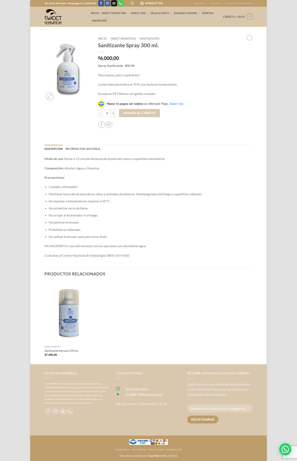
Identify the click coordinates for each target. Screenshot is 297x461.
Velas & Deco (159, 13)
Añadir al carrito (139, 113)
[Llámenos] (120, 3)
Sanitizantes (149, 38)
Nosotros (199, 3)
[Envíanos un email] (114, 3)
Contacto (215, 3)
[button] (152, 3)
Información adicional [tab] (83, 148)
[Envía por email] (109, 124)
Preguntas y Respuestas (239, 3)
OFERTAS (208, 13)
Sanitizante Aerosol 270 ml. (61, 350)
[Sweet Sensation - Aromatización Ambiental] (64, 17)
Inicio (95, 13)
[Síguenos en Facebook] (101, 3)
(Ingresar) (99, 20)
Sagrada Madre (185, 13)
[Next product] (249, 38)
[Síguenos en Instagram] (108, 3)
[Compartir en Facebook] (101, 124)
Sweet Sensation (114, 13)
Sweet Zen (138, 13)
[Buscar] (132, 3)
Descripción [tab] (53, 148)
